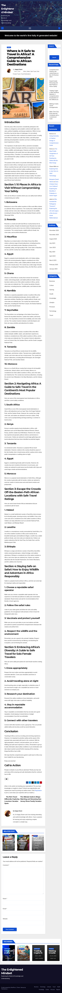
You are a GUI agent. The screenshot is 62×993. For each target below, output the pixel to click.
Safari (28, 71)
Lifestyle (51, 302)
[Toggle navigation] (30, 28)
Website (5, 918)
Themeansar (4, 989)
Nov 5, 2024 (8, 955)
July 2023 (52, 243)
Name (5, 898)
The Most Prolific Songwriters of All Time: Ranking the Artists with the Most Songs (53, 156)
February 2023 (53, 264)
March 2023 (52, 260)
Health (51, 294)
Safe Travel (33, 71)
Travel (8, 47)
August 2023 (53, 239)
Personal (52, 306)
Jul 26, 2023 (53, 955)
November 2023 (54, 234)
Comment (6, 865)
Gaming (51, 289)
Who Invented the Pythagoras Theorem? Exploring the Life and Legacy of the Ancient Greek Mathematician (54, 208)
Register (58, 989)
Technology (52, 311)
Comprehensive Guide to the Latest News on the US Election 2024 (54, 73)
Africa (24, 71)
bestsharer (8, 958)
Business (52, 281)
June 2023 (52, 247)
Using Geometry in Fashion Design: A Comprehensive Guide (54, 140)
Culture (51, 285)
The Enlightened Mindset (7, 9)
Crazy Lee (23, 958)
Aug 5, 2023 (38, 955)
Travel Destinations (26, 74)
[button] (56, 28)
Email (5, 908)
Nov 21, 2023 (23, 955)
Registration (38, 790)
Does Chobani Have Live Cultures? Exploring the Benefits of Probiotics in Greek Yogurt (53, 188)
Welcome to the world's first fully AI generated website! (31, 35)
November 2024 (54, 230)
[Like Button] (6, 779)
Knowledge (52, 298)
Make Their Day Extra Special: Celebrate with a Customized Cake (54, 115)
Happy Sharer (18, 69)
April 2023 (52, 256)
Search (51, 46)
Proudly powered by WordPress (8, 987)
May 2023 (52, 251)
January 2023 (53, 269)
